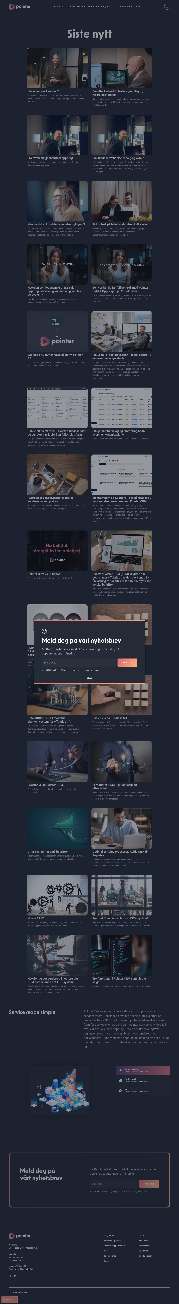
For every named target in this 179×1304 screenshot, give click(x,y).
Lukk (89, 677)
